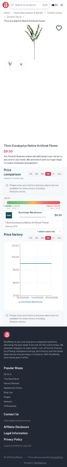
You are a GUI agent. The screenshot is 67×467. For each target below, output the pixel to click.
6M (48, 174)
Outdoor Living (54, 13)
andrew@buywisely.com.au (17, 420)
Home (7, 13)
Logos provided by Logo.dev (17, 446)
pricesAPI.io (57, 457)
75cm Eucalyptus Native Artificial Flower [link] (24, 21)
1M (36, 174)
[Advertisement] (33, 108)
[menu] (62, 5)
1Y (54, 174)
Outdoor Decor (14, 17)
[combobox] (29, 5)
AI (46, 5)
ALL (59, 174)
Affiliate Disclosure (16, 427)
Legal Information (16, 433)
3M (42, 174)
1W (31, 174)
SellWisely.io (40, 463)
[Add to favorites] (59, 28)
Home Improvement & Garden (28, 13)
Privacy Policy (13, 439)
